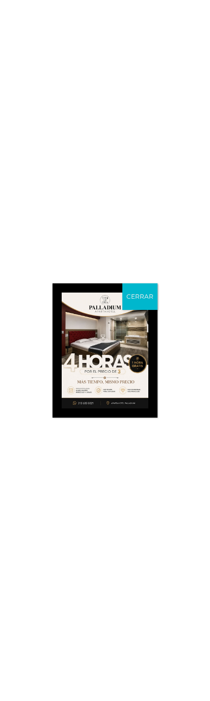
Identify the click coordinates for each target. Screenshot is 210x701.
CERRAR (139, 296)
